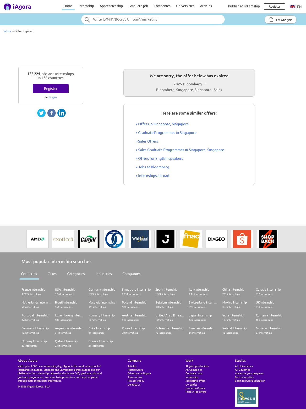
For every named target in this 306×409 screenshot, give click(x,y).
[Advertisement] (153, 51)
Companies (162, 6)
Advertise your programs (249, 373)
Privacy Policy (136, 380)
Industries (103, 274)
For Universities (244, 377)
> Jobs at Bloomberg (152, 167)
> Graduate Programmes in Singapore (166, 133)
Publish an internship (244, 6)
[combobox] (153, 19)
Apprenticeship (111, 6)
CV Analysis (283, 20)
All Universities (244, 366)
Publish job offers (196, 391)
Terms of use (135, 377)
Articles (206, 6)
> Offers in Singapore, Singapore (162, 124)
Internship (86, 6)
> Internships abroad (152, 176)
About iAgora (135, 369)
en (299, 7)
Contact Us (134, 384)
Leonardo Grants (195, 388)
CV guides (191, 384)
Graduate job (138, 6)
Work (7, 31)
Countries (29, 274)
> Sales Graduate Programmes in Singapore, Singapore (180, 150)
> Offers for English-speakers (159, 158)
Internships (192, 377)
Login (53, 97)
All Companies (194, 369)
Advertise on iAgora (139, 373)
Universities (185, 6)
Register (51, 89)
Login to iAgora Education (250, 380)
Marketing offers (195, 380)
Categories (76, 274)
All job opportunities (197, 366)
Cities (52, 274)
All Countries (242, 369)
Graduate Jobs (194, 373)
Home (68, 6)
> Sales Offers (147, 141)
